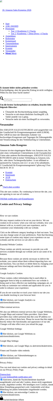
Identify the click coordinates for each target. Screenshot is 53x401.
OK (1, 199)
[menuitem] (29, 24)
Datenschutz (5, 374)
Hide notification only (12, 199)
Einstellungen (28, 199)
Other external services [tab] (10, 307)
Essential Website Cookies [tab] (11, 244)
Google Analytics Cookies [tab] (11, 273)
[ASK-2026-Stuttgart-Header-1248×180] (15, 10)
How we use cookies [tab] (9, 216)
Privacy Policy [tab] (6, 362)
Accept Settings (6, 377)
